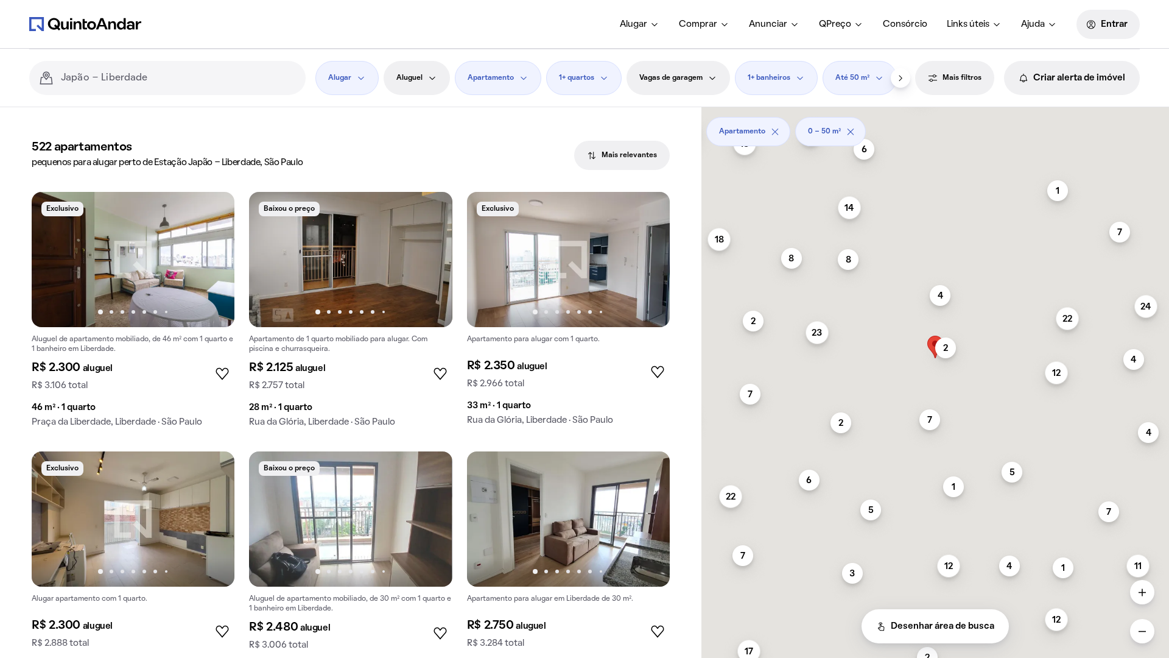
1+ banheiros (769, 78)
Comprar (698, 24)
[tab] (622, 155)
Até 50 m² (852, 78)
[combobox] (178, 78)
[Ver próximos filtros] (900, 78)
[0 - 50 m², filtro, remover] (850, 131)
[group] (133, 314)
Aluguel (409, 78)
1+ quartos (576, 78)
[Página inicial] (85, 23)
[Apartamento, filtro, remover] (775, 131)
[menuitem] (639, 24)
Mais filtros (962, 78)
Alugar (633, 24)
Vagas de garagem (671, 78)
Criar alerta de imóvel (1079, 78)
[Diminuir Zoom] (1142, 631)
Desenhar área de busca (942, 626)
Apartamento (491, 78)
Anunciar (768, 24)
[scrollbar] (935, 127)
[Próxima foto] (212, 259)
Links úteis (968, 24)
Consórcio (905, 24)
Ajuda (1033, 24)
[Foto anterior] (53, 259)
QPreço (835, 24)
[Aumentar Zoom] (1142, 592)
